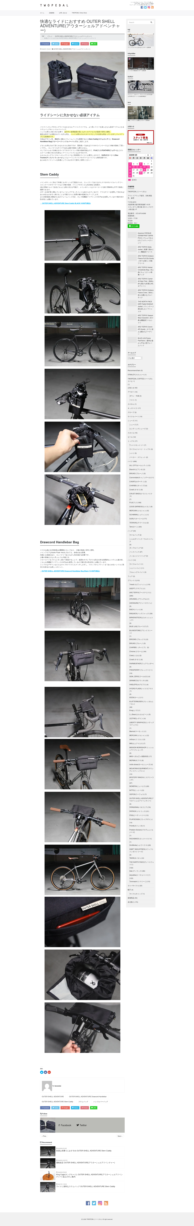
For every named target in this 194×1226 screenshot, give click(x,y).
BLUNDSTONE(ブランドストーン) (140, 631)
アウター (131, 392)
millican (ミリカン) (136, 739)
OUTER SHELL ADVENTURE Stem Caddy (57, 1101)
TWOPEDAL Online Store (79, 13)
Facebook (46, 44)
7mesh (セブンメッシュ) (138, 584)
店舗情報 (51, 13)
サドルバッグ (134, 535)
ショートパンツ (135, 568)
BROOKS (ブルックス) (137, 639)
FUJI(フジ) (133, 502)
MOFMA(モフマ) (135, 760)
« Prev (44, 1136)
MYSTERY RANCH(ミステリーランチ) (141, 778)
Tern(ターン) (133, 527)
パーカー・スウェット (137, 457)
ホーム (42, 13)
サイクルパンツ (135, 564)
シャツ (131, 453)
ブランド (131, 580)
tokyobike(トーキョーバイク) (139, 875)
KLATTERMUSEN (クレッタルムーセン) (141, 702)
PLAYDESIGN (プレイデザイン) (140, 819)
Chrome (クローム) (136, 651)
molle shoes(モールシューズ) (139, 764)
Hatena (76, 44)
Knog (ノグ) (133, 710)
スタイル (131, 433)
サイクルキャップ (135, 894)
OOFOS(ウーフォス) (136, 794)
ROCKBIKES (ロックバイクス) (140, 838)
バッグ (130, 531)
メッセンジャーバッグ (137, 556)
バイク (130, 461)
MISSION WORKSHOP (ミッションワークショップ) (141, 748)
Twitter (56, 44)
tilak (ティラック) (135, 871)
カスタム (131, 404)
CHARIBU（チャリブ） (138, 647)
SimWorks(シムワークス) (138, 845)
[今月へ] (148, 154)
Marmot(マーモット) (136, 731)
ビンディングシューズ (137, 428)
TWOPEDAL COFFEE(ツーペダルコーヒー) (140, 380)
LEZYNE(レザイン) (136, 718)
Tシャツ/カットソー (136, 445)
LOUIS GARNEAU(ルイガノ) (139, 506)
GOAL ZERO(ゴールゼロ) (138, 676)
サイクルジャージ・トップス (139, 449)
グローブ (131, 412)
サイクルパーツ (133, 416)
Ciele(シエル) (134, 655)
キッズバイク (132, 408)
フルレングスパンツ (136, 572)
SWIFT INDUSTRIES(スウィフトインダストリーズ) (141, 850)
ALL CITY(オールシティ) (138, 465)
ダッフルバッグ (135, 548)
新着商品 (131, 898)
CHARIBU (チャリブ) (137, 485)
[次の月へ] (151, 154)
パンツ (130, 560)
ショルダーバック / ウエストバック (141, 540)
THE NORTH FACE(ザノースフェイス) (141, 863)
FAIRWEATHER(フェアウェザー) (141, 663)
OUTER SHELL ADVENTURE (53, 1096)
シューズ (131, 420)
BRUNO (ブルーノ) (136, 473)
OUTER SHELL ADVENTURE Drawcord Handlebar (87, 1096)
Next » (120, 1136)
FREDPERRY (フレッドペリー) (140, 670)
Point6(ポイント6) (135, 826)
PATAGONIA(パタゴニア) (138, 807)
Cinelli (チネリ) (134, 489)
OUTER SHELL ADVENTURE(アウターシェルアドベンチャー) (72, 49)
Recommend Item (134, 370)
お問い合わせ (63, 13)
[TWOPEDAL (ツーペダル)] (67, 5)
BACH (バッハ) (134, 609)
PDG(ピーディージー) (137, 815)
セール (130, 437)
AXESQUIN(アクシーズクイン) (140, 603)
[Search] (151, 22)
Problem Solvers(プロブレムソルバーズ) (141, 831)
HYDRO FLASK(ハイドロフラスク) (141, 689)
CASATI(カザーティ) (136, 481)
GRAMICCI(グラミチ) (137, 680)
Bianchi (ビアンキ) (136, 469)
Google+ (66, 44)
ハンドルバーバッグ (100, 1101)
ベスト (131, 400)
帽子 (129, 890)
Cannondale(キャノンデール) (140, 477)
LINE (94, 44)
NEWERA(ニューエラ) (137, 786)
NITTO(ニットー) (135, 790)
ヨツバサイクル (133, 885)
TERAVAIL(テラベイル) (137, 522)
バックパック (134, 552)
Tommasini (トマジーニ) (138, 881)
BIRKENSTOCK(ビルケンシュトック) (141, 618)
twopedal (58, 1086)
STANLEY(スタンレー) (136, 374)
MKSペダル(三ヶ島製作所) (138, 756)
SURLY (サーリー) (136, 518)
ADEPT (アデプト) (136, 588)
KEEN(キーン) (134, 697)
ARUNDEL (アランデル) (138, 599)
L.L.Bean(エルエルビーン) (138, 714)
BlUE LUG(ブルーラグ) (137, 626)
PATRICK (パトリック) (137, 811)
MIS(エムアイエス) (136, 743)
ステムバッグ (83, 1101)
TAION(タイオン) (135, 858)
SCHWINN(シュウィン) (137, 514)
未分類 (130, 902)
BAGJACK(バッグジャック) (139, 613)
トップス (131, 441)
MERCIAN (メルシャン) (138, 510)
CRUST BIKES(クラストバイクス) (140, 494)
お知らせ (131, 388)
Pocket (85, 44)
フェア (130, 576)
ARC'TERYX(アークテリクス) (140, 592)
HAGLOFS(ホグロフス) (137, 684)
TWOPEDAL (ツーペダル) (94, 1219)
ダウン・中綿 (134, 396)
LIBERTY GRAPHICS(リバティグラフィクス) (141, 723)
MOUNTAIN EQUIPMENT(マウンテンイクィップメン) (141, 769)
